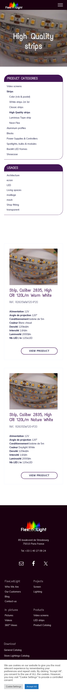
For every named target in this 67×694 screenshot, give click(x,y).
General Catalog (13, 650)
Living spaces (14, 190)
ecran (10, 180)
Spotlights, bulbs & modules (21, 143)
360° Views (11, 625)
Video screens (14, 86)
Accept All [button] (32, 686)
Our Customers (13, 591)
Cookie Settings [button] (13, 686)
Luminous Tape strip (20, 117)
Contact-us (11, 601)
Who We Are (12, 586)
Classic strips (16, 107)
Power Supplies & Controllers (22, 138)
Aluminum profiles (16, 128)
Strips (10, 91)
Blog (7, 596)
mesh (10, 199)
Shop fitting (13, 204)
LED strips (39, 620)
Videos (8, 620)
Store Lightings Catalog (16, 655)
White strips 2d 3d (19, 102)
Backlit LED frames (17, 149)
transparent (13, 209)
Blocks (10, 133)
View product (39, 350)
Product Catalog (42, 625)
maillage (11, 195)
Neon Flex (14, 122)
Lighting (38, 591)
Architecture (13, 175)
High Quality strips (19, 112)
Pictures (9, 615)
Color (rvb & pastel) (19, 96)
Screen (37, 586)
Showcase (12, 154)
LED (9, 185)
